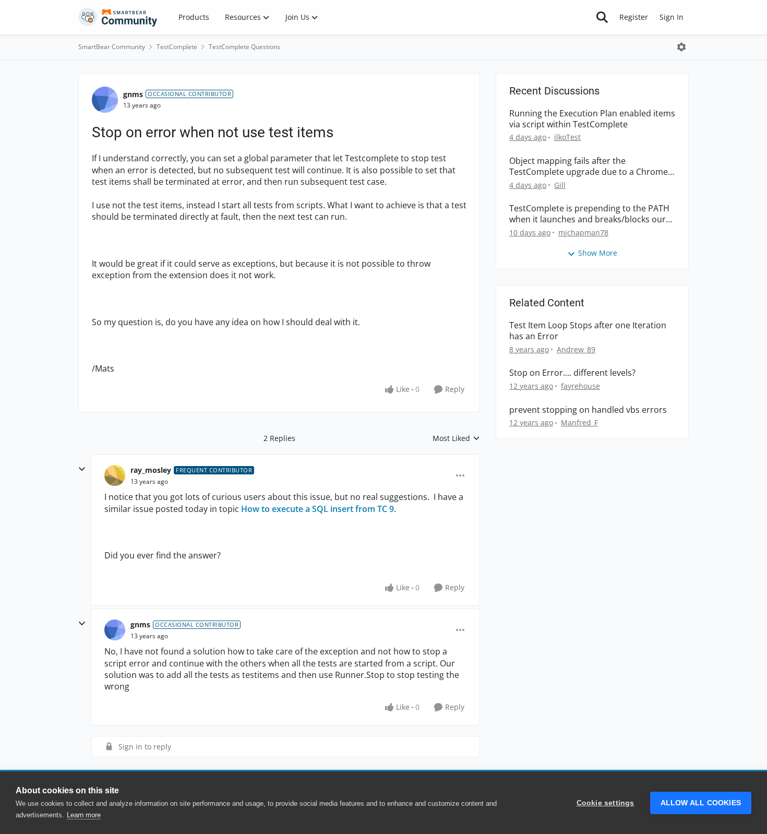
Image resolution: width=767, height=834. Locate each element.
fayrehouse (580, 386)
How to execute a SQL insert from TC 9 (317, 509)
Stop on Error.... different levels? (572, 372)
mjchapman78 (583, 232)
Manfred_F (579, 422)
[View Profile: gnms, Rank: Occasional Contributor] (105, 100)
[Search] (602, 17)
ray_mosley (150, 470)
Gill (560, 185)
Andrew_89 (576, 349)
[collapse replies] (82, 469)
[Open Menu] (681, 47)
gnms (133, 94)
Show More (597, 253)
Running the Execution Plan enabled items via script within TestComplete (592, 119)
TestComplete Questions (244, 46)
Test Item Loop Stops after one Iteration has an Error (587, 331)
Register (633, 17)
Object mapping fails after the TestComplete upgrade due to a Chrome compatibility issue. (588, 166)
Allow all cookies (701, 803)
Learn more (84, 815)
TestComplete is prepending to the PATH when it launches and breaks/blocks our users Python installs (589, 214)
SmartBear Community (111, 46)
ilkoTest (567, 137)
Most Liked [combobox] (456, 438)
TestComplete (177, 46)
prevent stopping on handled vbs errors (588, 409)
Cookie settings (605, 803)
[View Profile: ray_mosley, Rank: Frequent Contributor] (114, 475)
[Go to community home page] (118, 17)
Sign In (672, 17)
